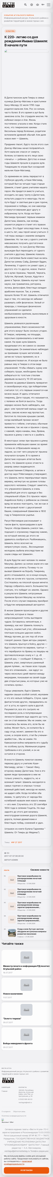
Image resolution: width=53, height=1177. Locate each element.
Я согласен (26, 1170)
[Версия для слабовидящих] (37, 4)
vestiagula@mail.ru (25, 1102)
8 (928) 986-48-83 (25, 1099)
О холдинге (6, 1111)
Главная (4, 1091)
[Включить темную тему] (31, 4)
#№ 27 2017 (16, 842)
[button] (48, 4)
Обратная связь (19, 1111)
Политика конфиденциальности (14, 1116)
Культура (10, 31)
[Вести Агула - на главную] (13, 5)
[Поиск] (25, 4)
